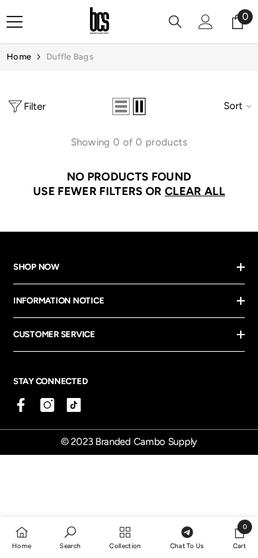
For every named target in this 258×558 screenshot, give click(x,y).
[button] (121, 106)
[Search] (175, 22)
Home (19, 56)
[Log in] (205, 22)
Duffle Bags (69, 56)
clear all (195, 191)
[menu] (14, 22)
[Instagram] (47, 405)
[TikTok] (73, 405)
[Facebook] (20, 405)
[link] (70, 537)
